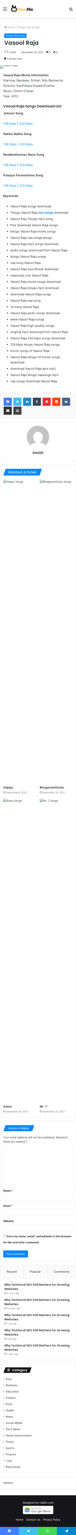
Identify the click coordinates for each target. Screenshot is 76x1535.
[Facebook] (8, 402)
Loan (9, 1460)
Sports (10, 1448)
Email (8, 1205)
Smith (13, 52)
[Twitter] (17, 402)
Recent (12, 1272)
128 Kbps (9, 123)
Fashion (11, 1397)
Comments (62, 1272)
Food (9, 1404)
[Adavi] (19, 951)
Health (10, 1410)
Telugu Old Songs (28, 27)
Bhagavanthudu (52, 787)
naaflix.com (46, 1502)
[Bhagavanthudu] (56, 632)
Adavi (7, 1106)
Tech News (13, 1429)
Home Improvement (19, 1435)
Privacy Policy (51, 1519)
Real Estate (13, 1467)
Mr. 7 (43, 1106)
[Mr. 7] (56, 951)
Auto (9, 1379)
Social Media (14, 1423)
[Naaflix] (22, 9)
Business (11, 1385)
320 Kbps (26, 123)
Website (8, 1221)
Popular (35, 1272)
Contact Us (33, 1519)
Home (11, 27)
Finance (11, 1454)
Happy (8, 787)
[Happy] (19, 632)
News (9, 1416)
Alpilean (8, 1482)
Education (12, 1391)
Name (8, 1190)
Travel (10, 1441)
